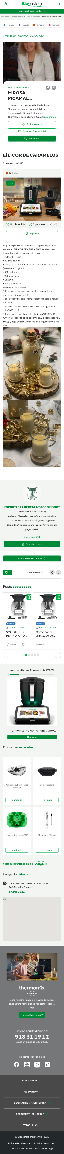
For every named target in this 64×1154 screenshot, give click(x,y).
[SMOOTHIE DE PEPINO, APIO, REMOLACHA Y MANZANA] (17, 608)
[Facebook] (16, 1064)
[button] (58, 4)
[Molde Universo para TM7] (16, 820)
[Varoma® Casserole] (47, 769)
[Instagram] (37, 1064)
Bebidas (10, 623)
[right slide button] (58, 655)
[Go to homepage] (32, 4)
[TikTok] (47, 1064)
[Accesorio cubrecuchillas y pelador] (16, 769)
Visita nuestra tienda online (30, 11)
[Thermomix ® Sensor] (47, 820)
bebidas (36, 17)
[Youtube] (27, 1064)
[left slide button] (6, 655)
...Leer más (50, 116)
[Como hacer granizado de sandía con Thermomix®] (47, 608)
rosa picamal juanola (21, 17)
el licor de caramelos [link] (51, 17)
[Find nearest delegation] (5, 4)
